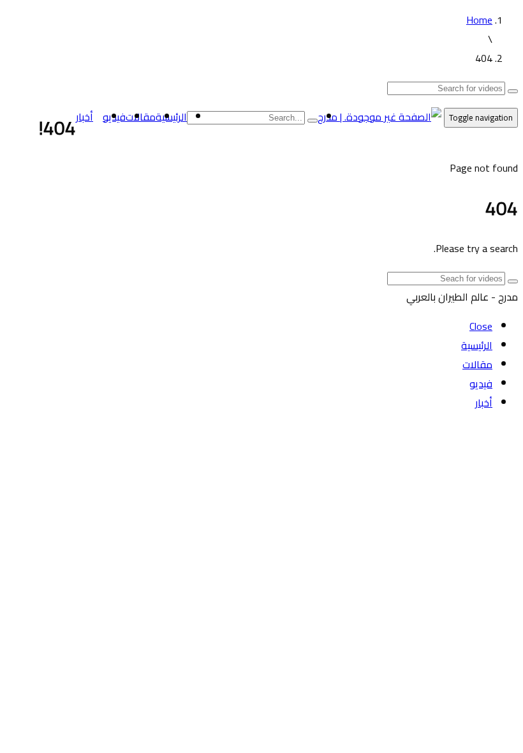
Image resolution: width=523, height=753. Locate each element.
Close (480, 326)
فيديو (480, 383)
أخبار (84, 116)
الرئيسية (171, 116)
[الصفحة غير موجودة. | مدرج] (379, 116)
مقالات (141, 116)
